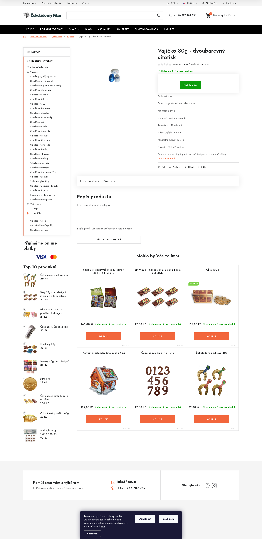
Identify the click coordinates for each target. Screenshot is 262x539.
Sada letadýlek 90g (39, 181)
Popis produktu (88, 181)
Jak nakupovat (29, 3)
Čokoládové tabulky (39, 112)
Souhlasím (168, 519)
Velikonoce (35, 204)
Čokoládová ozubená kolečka (44, 185)
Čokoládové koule (38, 220)
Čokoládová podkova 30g (211, 353)
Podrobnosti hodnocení (199, 64)
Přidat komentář (109, 239)
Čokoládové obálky (39, 94)
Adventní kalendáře (39, 67)
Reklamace (72, 3)
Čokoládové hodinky (40, 140)
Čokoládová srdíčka (39, 167)
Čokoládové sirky (38, 122)
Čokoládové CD (38, 103)
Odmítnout (145, 519)
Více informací (167, 158)
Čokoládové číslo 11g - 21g (157, 353)
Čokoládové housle (39, 135)
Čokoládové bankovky (40, 90)
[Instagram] (214, 485)
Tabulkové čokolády (39, 163)
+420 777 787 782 (185, 15)
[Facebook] (207, 485)
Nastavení (92, 533)
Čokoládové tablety (39, 149)
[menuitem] (30, 29)
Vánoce (33, 71)
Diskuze (107, 181)
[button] (104, 336)
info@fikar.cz (126, 482)
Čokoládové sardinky (40, 131)
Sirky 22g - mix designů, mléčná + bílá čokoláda (158, 271)
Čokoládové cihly (38, 126)
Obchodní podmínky (51, 3)
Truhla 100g (211, 270)
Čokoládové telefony (40, 108)
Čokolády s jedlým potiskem (43, 76)
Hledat (159, 15)
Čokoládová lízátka (39, 176)
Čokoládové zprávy (39, 190)
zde (103, 526)
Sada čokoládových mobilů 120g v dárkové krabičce (103, 271)
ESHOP (35, 52)
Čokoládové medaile (40, 144)
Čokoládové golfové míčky (43, 172)
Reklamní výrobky (41, 61)
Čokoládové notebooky (41, 117)
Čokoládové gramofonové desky (45, 85)
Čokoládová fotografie (41, 199)
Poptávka (190, 85)
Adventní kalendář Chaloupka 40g (104, 353)
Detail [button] (103, 336)
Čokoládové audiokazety (42, 81)
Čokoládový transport (40, 153)
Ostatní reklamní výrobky (41, 225)
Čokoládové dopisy (39, 99)
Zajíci (36, 208)
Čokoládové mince (39, 229)
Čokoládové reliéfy (39, 158)
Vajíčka (38, 213)
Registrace (231, 3)
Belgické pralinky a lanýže (42, 194)
